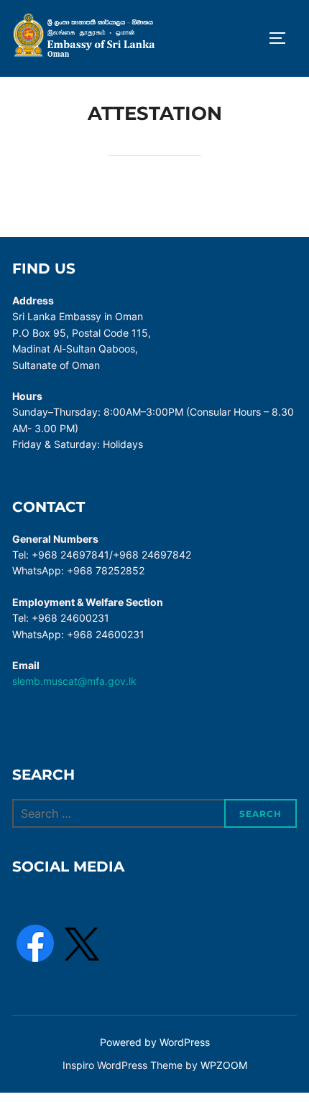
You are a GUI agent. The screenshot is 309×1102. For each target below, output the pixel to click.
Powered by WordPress (155, 1042)
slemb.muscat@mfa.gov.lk (74, 681)
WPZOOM (223, 1065)
